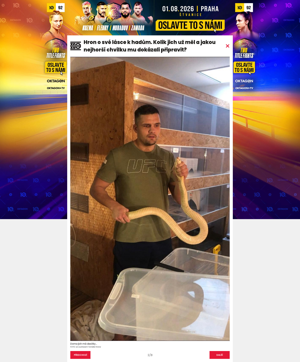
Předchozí (80, 355)
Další (219, 355)
